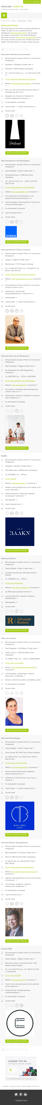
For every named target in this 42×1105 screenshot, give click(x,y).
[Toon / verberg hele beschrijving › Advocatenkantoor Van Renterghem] (23, 197)
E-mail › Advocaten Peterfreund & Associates (20, 79)
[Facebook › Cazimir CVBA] (12, 1005)
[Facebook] (21, 1094)
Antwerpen (8, 64)
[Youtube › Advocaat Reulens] (21, 611)
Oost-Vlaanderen (11, 171)
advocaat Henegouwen (18, 33)
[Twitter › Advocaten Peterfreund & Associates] (7, 115)
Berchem (17, 466)
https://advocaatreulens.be (21, 587)
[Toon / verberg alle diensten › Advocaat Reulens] (23, 597)
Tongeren (15, 260)
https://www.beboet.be (19, 385)
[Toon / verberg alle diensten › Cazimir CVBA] (23, 991)
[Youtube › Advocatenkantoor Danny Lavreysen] (21, 311)
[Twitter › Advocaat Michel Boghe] (7, 797)
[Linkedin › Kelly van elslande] (17, 693)
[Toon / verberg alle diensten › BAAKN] (23, 495)
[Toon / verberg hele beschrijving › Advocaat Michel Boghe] (23, 772)
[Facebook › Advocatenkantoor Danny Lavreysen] (12, 311)
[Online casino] (21, 1057)
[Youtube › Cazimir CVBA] (21, 1005)
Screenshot (34, 192)
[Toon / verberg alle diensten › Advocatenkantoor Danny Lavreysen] (23, 292)
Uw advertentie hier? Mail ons (21, 1079)
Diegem (20, 959)
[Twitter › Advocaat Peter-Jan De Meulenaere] (7, 411)
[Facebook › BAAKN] (12, 513)
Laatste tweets (11, 106)
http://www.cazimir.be (19, 980)
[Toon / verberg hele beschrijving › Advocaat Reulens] (23, 592)
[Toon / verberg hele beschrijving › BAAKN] (23, 488)
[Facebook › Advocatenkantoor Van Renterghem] (12, 222)
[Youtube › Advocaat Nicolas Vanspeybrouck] (21, 904)
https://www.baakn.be (19, 483)
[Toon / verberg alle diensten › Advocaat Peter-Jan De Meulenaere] (23, 396)
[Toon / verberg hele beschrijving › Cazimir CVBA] (23, 985)
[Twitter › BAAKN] (7, 513)
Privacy (25, 1100)
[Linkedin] (25, 1094)
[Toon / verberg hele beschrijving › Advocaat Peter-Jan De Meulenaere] (23, 390)
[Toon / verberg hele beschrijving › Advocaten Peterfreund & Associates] (23, 91)
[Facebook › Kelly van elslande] (12, 693)
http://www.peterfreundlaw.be (21, 83)
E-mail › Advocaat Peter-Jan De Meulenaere (20, 381)
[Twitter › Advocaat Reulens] (7, 611)
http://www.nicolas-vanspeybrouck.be (24, 872)
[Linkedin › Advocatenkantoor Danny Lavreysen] (17, 311)
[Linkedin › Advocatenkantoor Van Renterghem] (17, 222)
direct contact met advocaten (26, 37)
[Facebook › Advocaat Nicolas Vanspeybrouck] (12, 904)
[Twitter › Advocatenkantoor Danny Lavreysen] (7, 311)
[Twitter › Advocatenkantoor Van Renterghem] (7, 222)
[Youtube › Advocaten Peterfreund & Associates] (21, 115)
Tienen (20, 748)
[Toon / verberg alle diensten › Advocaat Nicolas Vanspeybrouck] (23, 885)
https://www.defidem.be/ (20, 192)
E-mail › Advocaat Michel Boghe (16, 763)
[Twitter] (16, 1094)
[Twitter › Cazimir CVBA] (7, 1005)
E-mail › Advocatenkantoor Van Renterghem (20, 187)
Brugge (21, 366)
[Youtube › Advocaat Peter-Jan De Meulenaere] (21, 411)
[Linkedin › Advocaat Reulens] (17, 611)
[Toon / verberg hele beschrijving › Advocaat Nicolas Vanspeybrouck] (23, 879)
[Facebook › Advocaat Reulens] (12, 611)
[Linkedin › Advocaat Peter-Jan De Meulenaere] (17, 411)
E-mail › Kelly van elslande (14, 663)
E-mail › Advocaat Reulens (14, 583)
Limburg (8, 260)
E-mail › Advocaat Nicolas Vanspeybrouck (19, 867)
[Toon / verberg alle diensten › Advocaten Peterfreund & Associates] (23, 97)
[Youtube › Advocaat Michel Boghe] (21, 797)
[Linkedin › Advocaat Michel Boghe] (17, 797)
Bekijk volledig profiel (17, 153)
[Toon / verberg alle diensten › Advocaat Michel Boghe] (23, 779)
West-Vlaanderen (11, 366)
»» (26, 49)
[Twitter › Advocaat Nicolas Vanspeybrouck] (7, 904)
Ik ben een (32, 2)
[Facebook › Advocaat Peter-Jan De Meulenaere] (12, 411)
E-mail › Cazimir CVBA (13, 975)
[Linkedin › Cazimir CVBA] (17, 1005)
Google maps (27, 64)
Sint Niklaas (22, 648)
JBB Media (19, 1100)
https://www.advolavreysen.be (22, 279)
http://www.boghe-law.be (20, 767)
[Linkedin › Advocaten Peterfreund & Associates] (17, 115)
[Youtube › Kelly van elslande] (21, 693)
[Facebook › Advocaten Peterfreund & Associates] (12, 115)
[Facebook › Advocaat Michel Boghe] (12, 797)
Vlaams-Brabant (10, 568)
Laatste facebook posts (27, 106)
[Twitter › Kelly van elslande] (7, 693)
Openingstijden (11, 297)
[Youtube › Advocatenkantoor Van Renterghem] (21, 222)
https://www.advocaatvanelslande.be (24, 667)
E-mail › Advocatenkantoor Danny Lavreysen (20, 274)
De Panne (22, 852)
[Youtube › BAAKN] (21, 513)
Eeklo (20, 171)
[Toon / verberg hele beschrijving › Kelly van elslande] (23, 675)
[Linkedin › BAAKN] (17, 513)
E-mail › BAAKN (10, 479)
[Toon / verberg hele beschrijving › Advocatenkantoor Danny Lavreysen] (23, 286)
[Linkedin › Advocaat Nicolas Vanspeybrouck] (17, 904)
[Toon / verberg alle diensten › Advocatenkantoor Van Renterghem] (23, 203)
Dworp (20, 568)
